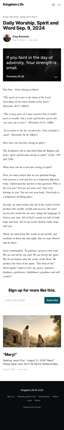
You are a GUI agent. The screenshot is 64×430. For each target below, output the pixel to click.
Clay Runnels (21, 36)
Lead (29, 400)
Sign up (10, 396)
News (37, 400)
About (55, 396)
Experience (44, 396)
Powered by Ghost (32, 407)
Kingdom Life (13, 4)
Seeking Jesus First (26, 396)
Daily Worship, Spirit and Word (20, 16)
